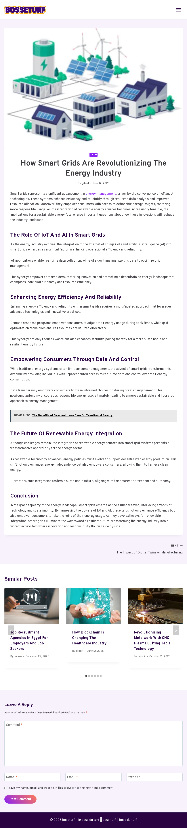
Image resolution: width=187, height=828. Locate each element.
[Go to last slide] (11, 630)
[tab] (86, 676)
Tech (93, 154)
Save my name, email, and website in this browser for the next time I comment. (61, 788)
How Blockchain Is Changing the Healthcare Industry (89, 638)
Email (72, 777)
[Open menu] (178, 9)
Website (134, 777)
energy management (101, 194)
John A (18, 656)
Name (11, 777)
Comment (14, 725)
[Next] (176, 630)
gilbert (85, 183)
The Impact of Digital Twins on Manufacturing (150, 549)
